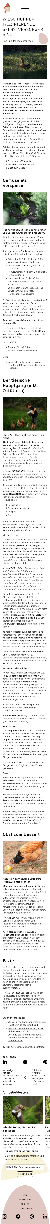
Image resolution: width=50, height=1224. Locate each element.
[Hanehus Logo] (7, 7)
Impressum (25, 1200)
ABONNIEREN (25, 1174)
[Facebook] (18, 1216)
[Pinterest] (32, 1216)
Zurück (6, 1047)
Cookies (25, 1204)
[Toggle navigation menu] (25, 7)
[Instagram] (5, 1216)
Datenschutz (25, 1209)
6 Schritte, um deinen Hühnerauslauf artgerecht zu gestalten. (12, 1080)
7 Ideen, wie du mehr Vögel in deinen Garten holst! (38, 1080)
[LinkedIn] (45, 1216)
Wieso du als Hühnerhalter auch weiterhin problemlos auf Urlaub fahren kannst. (24, 1038)
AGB (25, 1195)
